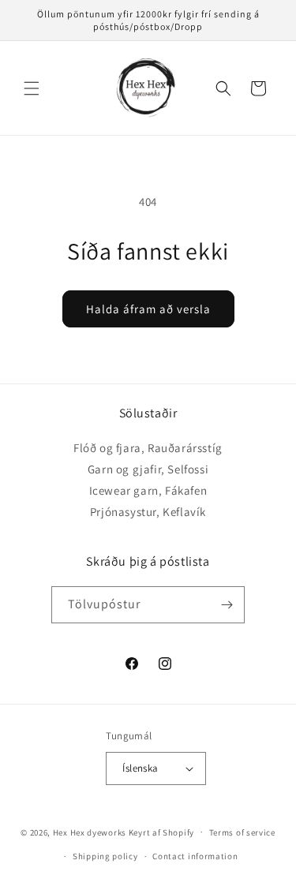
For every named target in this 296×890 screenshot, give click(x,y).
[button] (31, 88)
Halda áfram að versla (148, 308)
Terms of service (242, 832)
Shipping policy (105, 856)
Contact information (195, 856)
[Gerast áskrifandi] (226, 604)
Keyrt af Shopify (161, 831)
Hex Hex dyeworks (91, 831)
